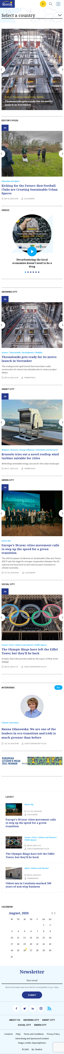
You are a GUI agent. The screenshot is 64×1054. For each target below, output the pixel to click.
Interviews (8, 4)
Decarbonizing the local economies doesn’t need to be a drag (32, 263)
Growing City (31, 1019)
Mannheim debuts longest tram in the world (29, 102)
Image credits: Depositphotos (32, 1043)
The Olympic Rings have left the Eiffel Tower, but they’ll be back (30, 651)
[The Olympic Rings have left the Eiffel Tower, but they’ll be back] (32, 617)
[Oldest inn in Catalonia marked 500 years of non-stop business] (14, 873)
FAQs (18, 1034)
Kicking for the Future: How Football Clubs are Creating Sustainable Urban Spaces (30, 189)
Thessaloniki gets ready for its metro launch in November (29, 359)
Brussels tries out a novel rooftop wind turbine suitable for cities (30, 456)
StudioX (38, 1049)
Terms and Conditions (34, 1034)
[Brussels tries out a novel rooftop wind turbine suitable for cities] (32, 422)
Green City (40, 1024)
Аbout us (14, 1019)
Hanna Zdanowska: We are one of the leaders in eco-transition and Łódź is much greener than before (29, 733)
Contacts (8, 1034)
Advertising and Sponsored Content (32, 1038)
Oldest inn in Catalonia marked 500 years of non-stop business (28, 885)
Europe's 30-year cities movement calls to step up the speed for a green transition (30, 549)
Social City (24, 1024)
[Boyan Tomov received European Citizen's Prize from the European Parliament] (32, 763)
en (5, 128)
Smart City (48, 1019)
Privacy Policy (53, 1034)
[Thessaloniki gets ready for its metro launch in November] (32, 325)
